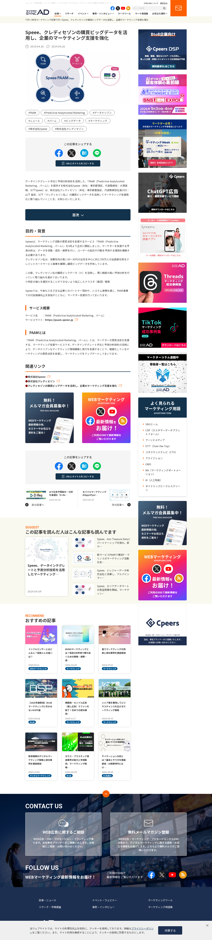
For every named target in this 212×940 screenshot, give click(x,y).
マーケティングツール (160, 900)
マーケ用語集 (141, 13)
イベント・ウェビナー (104, 900)
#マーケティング (97, 121)
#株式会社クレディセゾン (69, 129)
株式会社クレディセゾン (41, 381)
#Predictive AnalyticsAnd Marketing (64, 112)
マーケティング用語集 (160, 907)
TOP (27, 19)
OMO (148, 464)
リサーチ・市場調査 (50, 907)
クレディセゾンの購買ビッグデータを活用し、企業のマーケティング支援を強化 (72, 386)
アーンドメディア (155, 440)
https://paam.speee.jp (59, 320)
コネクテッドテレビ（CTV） (161, 452)
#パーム (51, 121)
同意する (170, 930)
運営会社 (163, 3)
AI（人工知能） (153, 480)
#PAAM (32, 112)
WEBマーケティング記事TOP (46, 19)
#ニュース (34, 121)
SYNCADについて (151, 3)
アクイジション (154, 458)
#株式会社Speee (37, 129)
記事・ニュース (47, 900)
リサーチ (69, 13)
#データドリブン (102, 112)
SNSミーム (151, 424)
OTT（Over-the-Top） (158, 446)
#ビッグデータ (72, 121)
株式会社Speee (36, 377)
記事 (57, 13)
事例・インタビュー (102, 13)
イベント (82, 13)
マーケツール (124, 13)
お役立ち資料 (158, 13)
